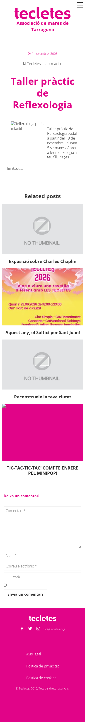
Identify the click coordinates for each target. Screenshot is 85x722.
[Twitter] (30, 629)
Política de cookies (41, 677)
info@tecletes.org (53, 629)
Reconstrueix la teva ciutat (42, 397)
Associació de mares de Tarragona (43, 26)
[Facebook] (22, 629)
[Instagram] (38, 629)
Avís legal (33, 654)
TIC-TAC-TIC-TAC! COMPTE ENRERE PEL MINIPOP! (42, 470)
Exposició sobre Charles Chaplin (42, 261)
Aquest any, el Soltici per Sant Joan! (42, 332)
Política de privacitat (42, 666)
